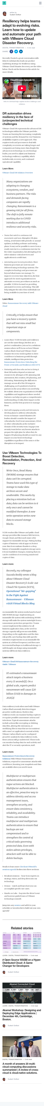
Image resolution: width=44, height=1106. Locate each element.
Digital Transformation (13, 48)
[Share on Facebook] (12, 51)
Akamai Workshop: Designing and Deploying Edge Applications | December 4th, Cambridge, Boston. (21, 1014)
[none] (40, 3)
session (17, 905)
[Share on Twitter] (16, 51)
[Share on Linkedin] (21, 51)
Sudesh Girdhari (15, 14)
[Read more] (22, 942)
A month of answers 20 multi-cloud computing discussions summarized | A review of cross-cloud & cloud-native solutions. (20, 1068)
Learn (5, 955)
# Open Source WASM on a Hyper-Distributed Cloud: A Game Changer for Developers (21, 962)
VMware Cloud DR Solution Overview (17, 173)
